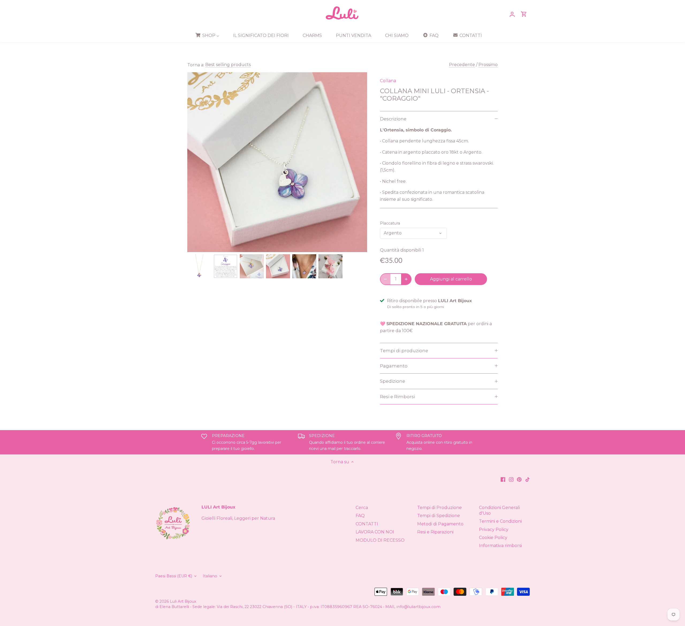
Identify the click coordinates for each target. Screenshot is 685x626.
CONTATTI (367, 523)
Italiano (210, 576)
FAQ (360, 515)
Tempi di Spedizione (438, 515)
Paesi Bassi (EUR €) (173, 576)
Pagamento (394, 366)
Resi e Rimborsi (397, 396)
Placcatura (390, 223)
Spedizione (392, 381)
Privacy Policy (493, 529)
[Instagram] (511, 479)
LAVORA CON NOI (375, 531)
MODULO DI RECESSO (380, 540)
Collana (388, 80)
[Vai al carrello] (524, 14)
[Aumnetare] (406, 279)
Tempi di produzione (404, 350)
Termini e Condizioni (500, 521)
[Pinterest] (519, 479)
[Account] (512, 14)
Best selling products (228, 64)
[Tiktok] (527, 479)
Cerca (362, 507)
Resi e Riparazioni (435, 531)
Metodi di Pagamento (440, 523)
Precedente (462, 64)
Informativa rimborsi (500, 545)
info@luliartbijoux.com (418, 606)
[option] (199, 266)
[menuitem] (209, 35)
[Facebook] (503, 479)
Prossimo (488, 64)
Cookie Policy (493, 537)
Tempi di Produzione (439, 507)
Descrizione (393, 119)
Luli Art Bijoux (183, 601)
